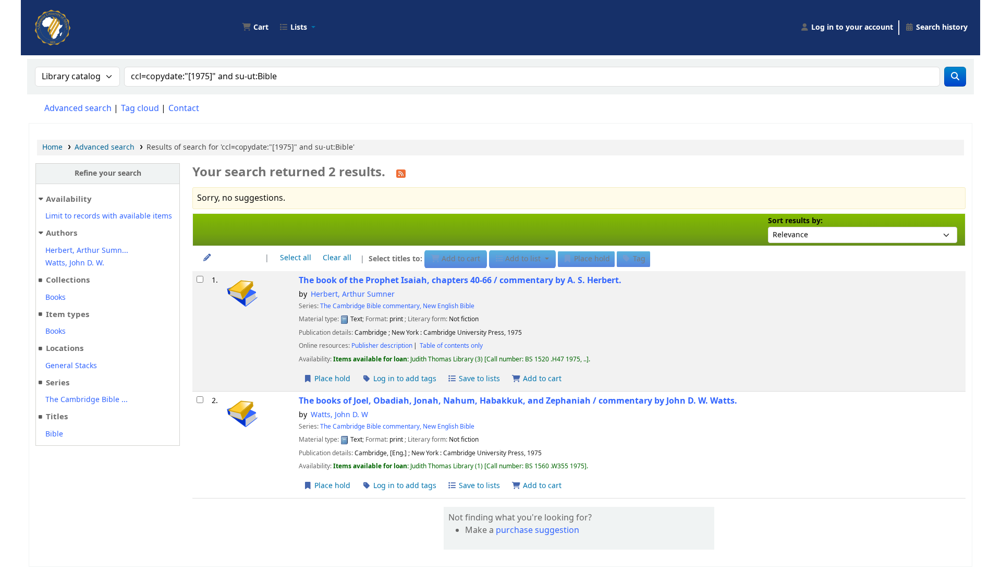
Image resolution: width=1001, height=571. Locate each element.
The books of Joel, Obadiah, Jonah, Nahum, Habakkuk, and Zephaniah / (518, 401)
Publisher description (381, 345)
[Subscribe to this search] (400, 173)
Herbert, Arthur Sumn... (86, 250)
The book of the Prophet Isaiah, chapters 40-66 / (460, 280)
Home (52, 147)
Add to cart (541, 378)
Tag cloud (140, 108)
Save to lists (478, 378)
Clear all (337, 257)
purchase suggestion (537, 530)
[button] (255, 28)
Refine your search (108, 173)
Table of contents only (451, 345)
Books (55, 297)
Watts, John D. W (339, 414)
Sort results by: (795, 220)
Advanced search (78, 108)
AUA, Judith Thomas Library (60, 19)
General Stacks (71, 365)
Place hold (331, 378)
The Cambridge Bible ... (86, 399)
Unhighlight (234, 257)
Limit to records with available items (108, 216)
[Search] (955, 77)
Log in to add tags (403, 378)
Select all (295, 257)
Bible (54, 434)
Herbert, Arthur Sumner (353, 294)
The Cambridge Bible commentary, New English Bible (397, 306)
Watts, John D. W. (74, 263)
